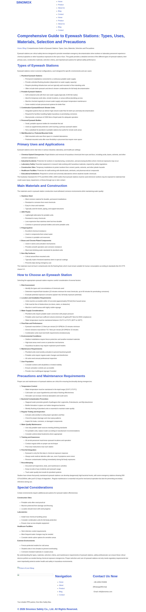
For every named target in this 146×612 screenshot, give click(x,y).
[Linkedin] (95, 599)
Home (60, 1)
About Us (61, 8)
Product (61, 5)
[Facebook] (106, 599)
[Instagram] (100, 599)
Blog (59, 11)
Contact (61, 14)
